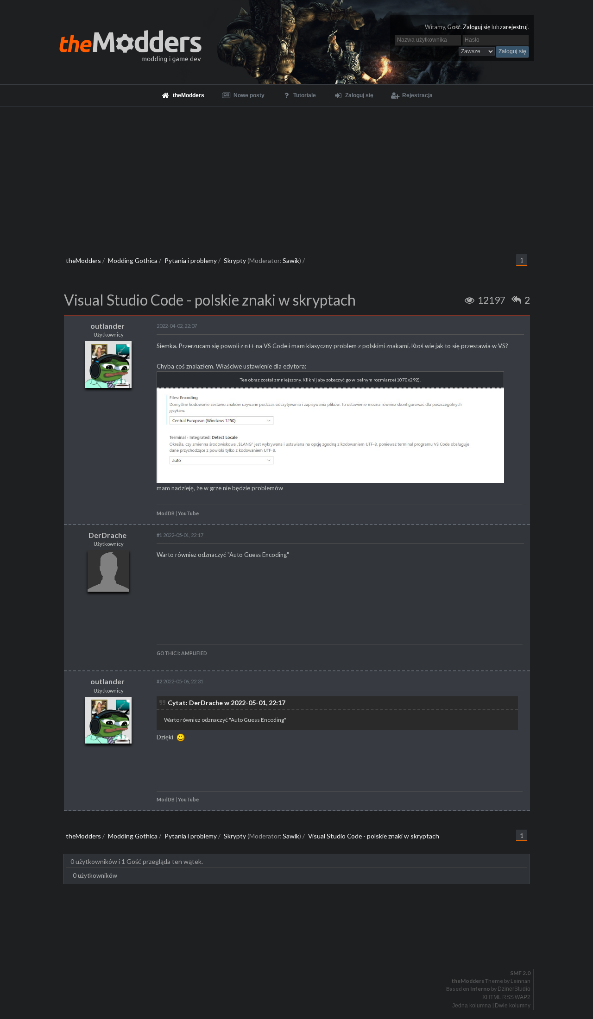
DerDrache (107, 535)
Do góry (300, 949)
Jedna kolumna (471, 1005)
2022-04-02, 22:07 (177, 326)
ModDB (166, 513)
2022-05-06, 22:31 (180, 681)
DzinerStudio (514, 989)
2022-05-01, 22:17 (180, 535)
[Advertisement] (296, 176)
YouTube (188, 513)
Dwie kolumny (512, 1005)
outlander (107, 325)
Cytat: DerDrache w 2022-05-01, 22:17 (226, 702)
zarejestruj (514, 27)
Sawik (291, 260)
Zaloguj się (477, 27)
